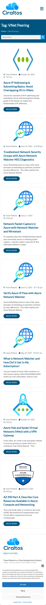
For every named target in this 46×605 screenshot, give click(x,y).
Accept (23, 584)
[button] (43, 566)
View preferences (23, 597)
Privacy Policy (27, 602)
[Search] (43, 37)
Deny (23, 591)
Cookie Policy (17, 602)
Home (3, 31)
